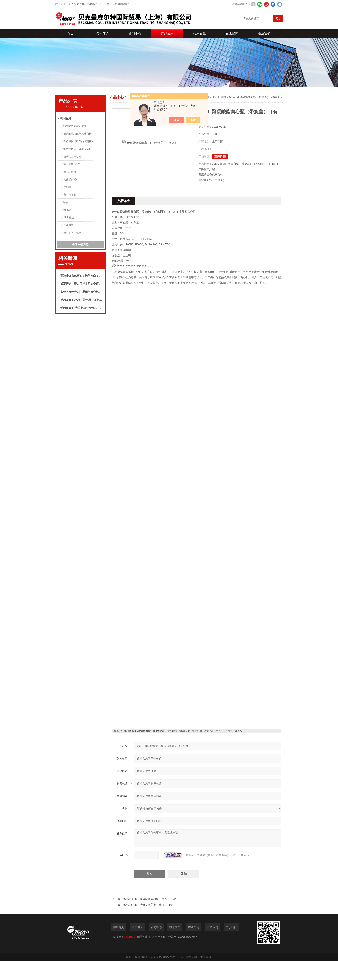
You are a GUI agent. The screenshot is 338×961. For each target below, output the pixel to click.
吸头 (65, 202)
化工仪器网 (169, 936)
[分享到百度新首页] (273, 4)
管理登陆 (142, 936)
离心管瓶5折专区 (73, 164)
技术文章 (199, 33)
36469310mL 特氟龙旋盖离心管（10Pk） (148, 904)
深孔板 (67, 209)
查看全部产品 (80, 244)
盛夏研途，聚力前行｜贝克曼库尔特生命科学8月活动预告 (81, 283)
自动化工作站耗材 (73, 156)
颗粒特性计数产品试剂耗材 (78, 141)
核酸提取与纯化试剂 (74, 126)
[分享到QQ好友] (279, 4)
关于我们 (231, 927)
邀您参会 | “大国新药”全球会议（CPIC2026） (81, 307)
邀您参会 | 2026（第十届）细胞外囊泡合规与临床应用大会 (81, 299)
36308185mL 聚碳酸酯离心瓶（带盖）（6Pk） (151, 898)
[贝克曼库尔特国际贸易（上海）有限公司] (123, 18)
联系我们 (264, 33)
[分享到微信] (259, 4)
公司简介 (102, 33)
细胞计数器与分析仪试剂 (77, 149)
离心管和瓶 (69, 194)
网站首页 (118, 927)
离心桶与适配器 (72, 232)
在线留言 (232, 33)
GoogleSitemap (187, 936)
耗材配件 (65, 118)
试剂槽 (67, 187)
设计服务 (68, 225)
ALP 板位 (68, 217)
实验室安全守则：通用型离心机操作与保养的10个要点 (81, 291)
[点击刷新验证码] (172, 855)
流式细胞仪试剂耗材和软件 (78, 133)
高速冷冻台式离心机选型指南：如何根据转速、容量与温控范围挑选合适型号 (81, 275)
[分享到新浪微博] (266, 4)
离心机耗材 (69, 171)
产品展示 (167, 33)
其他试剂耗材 (71, 179)
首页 (70, 33)
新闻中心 (135, 33)
